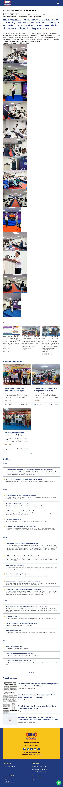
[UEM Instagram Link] (28, 749)
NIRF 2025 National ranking (13, 519)
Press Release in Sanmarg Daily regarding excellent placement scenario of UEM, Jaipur (36, 696)
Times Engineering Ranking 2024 (15, 565)
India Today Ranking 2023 (13, 616)
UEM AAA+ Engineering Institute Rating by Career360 (20, 510)
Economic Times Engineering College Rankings (19, 660)
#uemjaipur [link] (20, 43)
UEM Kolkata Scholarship (40, 772)
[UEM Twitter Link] (31, 749)
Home (5, 13)
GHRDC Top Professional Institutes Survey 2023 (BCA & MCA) (22, 623)
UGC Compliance (9, 766)
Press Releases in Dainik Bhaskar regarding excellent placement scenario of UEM (37, 707)
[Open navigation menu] (58, 3)
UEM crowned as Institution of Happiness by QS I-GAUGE (21, 495)
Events (6, 779)
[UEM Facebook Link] (24, 749)
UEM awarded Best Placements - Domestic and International (22, 556)
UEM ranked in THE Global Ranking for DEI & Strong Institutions (23, 581)
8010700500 (27, 742)
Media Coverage (9, 782)
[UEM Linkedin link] (38, 749)
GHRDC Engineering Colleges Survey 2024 (17, 574)
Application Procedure (39, 766)
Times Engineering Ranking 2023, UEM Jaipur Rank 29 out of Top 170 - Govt (26, 606)
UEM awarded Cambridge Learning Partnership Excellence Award (23, 589)
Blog (33, 779)
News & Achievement (14, 13)
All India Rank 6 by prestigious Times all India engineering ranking (24, 479)
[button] (58, 782)
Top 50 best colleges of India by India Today (18, 503)
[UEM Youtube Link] (35, 749)
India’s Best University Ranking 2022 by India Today (20, 653)
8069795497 (35, 742)
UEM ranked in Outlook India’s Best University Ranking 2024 (22, 543)
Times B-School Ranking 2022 (14, 646)
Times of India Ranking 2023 (13, 630)
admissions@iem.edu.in (31, 745)
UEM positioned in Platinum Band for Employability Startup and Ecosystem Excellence (29, 469)
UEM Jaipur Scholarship (39, 769)
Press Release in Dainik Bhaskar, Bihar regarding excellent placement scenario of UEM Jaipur (38, 685)
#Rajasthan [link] (27, 43)
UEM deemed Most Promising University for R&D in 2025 (21, 526)
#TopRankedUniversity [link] (9, 43)
